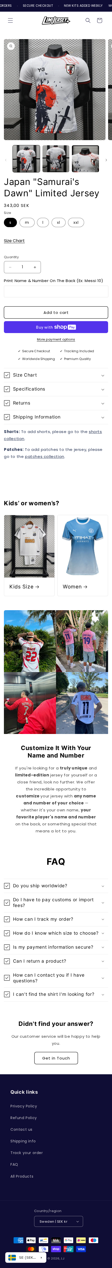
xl (58, 222)
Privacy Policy (23, 1106)
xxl (76, 222)
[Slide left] (5, 160)
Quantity (11, 257)
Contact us (21, 1129)
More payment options (56, 339)
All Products (21, 1176)
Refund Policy (23, 1117)
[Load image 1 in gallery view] (26, 158)
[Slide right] (106, 160)
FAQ (14, 1164)
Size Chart (14, 241)
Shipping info (23, 1141)
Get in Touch (56, 1058)
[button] (10, 20)
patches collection (44, 456)
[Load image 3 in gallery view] (85, 158)
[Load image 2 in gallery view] (56, 158)
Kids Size (21, 586)
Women (72, 586)
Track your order (26, 1152)
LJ (62, 1258)
